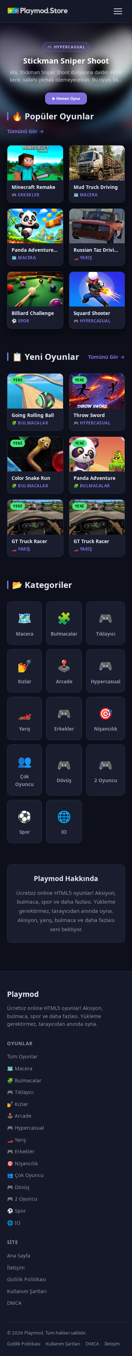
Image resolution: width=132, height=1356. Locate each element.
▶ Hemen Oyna (66, 98)
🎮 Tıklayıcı (20, 1092)
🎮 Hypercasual (25, 1127)
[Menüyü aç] (118, 11)
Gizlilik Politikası (26, 1279)
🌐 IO (13, 1222)
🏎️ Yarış (16, 1139)
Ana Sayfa (18, 1255)
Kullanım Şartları (27, 1291)
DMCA (14, 1303)
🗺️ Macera (19, 1068)
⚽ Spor (16, 1210)
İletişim (16, 1267)
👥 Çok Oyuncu (25, 1175)
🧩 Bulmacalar (24, 1080)
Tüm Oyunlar (22, 1056)
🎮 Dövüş (18, 1187)
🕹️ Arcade (19, 1115)
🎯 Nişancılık (22, 1163)
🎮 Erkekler (20, 1151)
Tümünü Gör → (25, 131)
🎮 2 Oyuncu (22, 1198)
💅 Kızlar (17, 1104)
